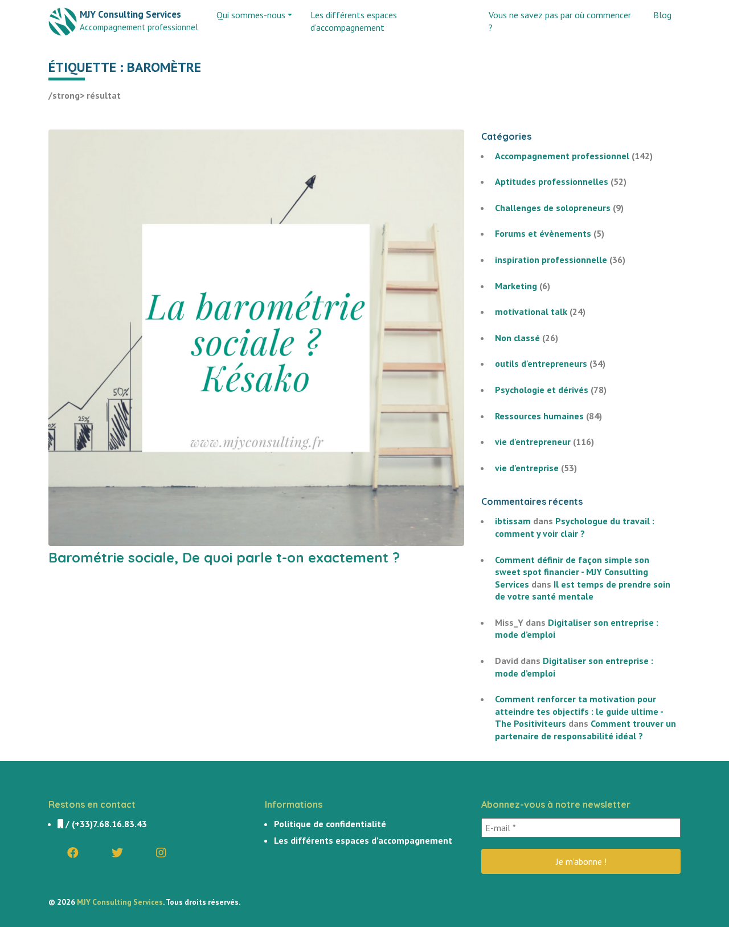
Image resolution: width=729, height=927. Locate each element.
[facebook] (73, 853)
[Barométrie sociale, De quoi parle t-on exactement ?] (256, 336)
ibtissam (513, 521)
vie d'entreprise (527, 467)
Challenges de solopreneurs (553, 207)
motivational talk (531, 311)
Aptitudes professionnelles (551, 181)
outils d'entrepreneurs (541, 363)
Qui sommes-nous (250, 15)
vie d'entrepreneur (533, 441)
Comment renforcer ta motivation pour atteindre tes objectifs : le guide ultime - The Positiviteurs (579, 711)
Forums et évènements (543, 233)
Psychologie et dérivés (541, 389)
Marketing (516, 286)
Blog (662, 15)
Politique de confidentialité (330, 823)
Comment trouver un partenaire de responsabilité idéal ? (585, 730)
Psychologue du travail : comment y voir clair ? (574, 527)
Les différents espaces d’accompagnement (353, 21)
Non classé (517, 337)
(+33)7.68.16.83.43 (109, 823)
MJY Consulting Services (120, 902)
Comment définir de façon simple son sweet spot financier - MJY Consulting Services (572, 572)
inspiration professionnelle (551, 259)
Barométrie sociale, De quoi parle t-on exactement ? (224, 557)
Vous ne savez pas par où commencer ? (560, 21)
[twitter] (117, 853)
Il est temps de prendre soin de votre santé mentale (582, 590)
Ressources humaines (539, 416)
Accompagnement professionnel (562, 155)
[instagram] (161, 853)
